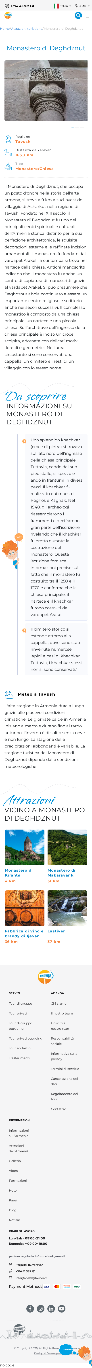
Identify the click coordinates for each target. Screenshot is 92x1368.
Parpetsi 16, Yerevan (29, 1264)
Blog (13, 1210)
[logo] (8, 15)
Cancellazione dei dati (64, 1081)
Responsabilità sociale (62, 1041)
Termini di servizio (65, 1069)
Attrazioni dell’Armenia (19, 1148)
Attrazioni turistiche (26, 29)
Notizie (14, 1220)
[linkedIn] (51, 1309)
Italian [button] (64, 6)
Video (13, 1171)
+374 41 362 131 (22, 6)
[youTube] (61, 1309)
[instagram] (40, 1309)
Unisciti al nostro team (60, 1026)
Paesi (13, 1200)
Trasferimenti (19, 1058)
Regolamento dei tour (64, 1096)
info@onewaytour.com (32, 1278)
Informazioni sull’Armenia (19, 1133)
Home (5, 29)
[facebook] (30, 1309)
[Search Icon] (78, 15)
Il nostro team (62, 1013)
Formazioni (18, 1181)
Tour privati (18, 1013)
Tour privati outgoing (25, 1038)
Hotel (13, 1190)
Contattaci (59, 1109)
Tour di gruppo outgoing (20, 1026)
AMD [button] (82, 6)
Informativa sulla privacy (64, 1056)
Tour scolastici (20, 1048)
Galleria (15, 1161)
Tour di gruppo (20, 1004)
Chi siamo (59, 1004)
